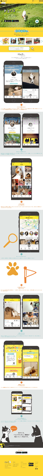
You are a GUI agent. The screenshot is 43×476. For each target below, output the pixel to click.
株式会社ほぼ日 (15, 466)
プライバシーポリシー (16, 463)
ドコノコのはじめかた (24, 463)
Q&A (21, 466)
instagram (36, 466)
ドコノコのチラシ (23, 467)
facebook (36, 463)
